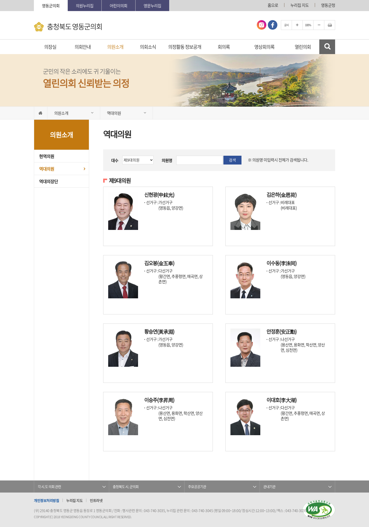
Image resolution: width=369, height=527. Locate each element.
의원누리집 (84, 6)
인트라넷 (96, 500)
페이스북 (272, 25)
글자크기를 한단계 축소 (319, 25)
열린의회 (303, 46)
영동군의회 (50, 6)
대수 (114, 160)
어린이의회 (118, 6)
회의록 (224, 46)
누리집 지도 (299, 5)
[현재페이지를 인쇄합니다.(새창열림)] (329, 25)
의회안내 (83, 46)
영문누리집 (152, 6)
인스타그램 (261, 25)
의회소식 (148, 46)
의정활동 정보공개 (184, 46)
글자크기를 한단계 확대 (297, 25)
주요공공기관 (197, 486)
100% (308, 25)
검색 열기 (327, 46)
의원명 (167, 160)
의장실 (50, 46)
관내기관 (269, 486)
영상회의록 (264, 46)
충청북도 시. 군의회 (126, 486)
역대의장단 (48, 181)
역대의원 (46, 169)
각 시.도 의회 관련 (49, 486)
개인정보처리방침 (46, 500)
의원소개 (115, 46)
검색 (232, 160)
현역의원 (46, 156)
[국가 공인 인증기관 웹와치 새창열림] (318, 510)
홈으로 (273, 5)
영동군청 (328, 5)
